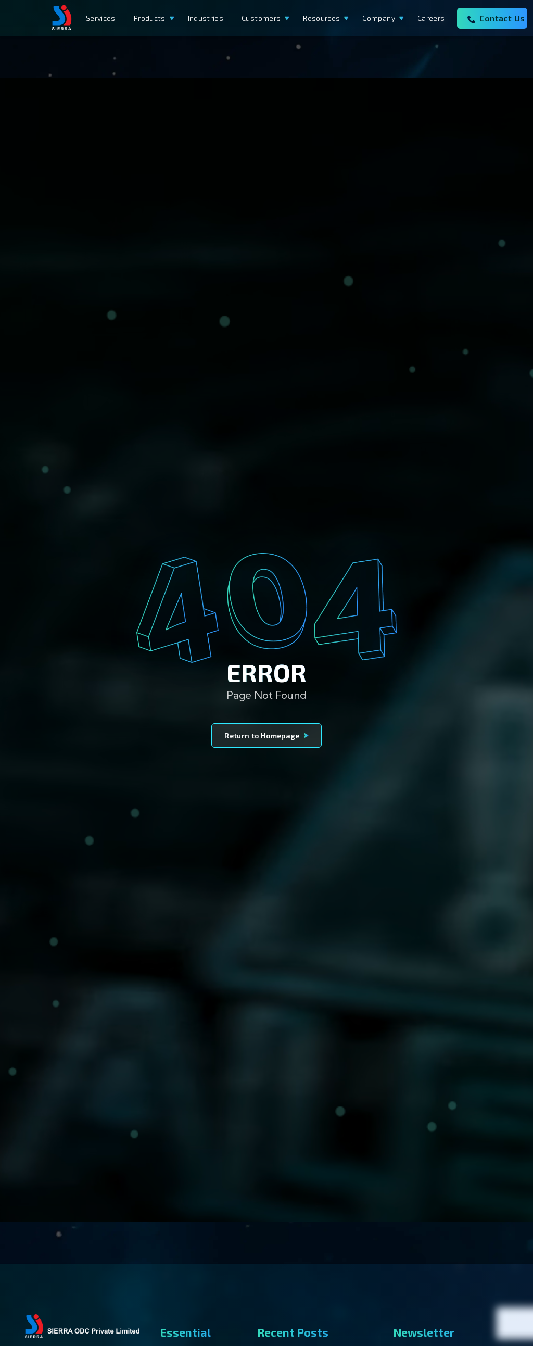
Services (101, 18)
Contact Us (502, 18)
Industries (206, 18)
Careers (431, 18)
